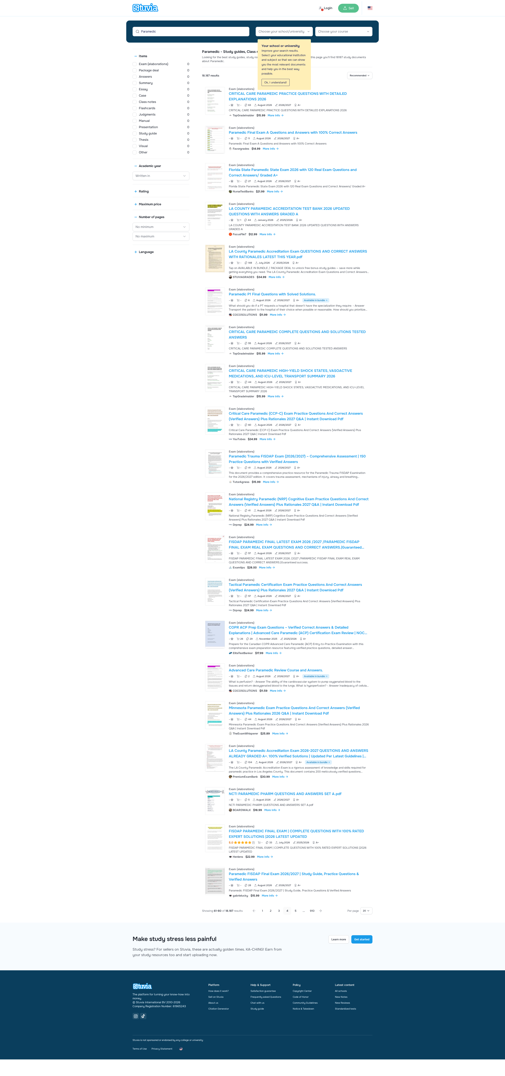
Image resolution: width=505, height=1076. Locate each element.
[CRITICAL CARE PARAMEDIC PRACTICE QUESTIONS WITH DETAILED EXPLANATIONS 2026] (215, 101)
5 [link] (295, 911)
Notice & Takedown (303, 1008)
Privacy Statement (162, 1048)
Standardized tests (345, 1008)
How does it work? (218, 991)
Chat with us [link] (257, 1002)
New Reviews (342, 1002)
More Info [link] (274, 115)
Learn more (338, 939)
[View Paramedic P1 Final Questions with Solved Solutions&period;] (287, 301)
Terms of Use (140, 1048)
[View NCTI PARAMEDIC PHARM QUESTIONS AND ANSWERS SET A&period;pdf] (287, 801)
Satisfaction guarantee (263, 991)
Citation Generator (218, 1008)
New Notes (341, 997)
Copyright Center (302, 991)
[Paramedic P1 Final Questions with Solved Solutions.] (215, 301)
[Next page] (320, 911)
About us (213, 1002)
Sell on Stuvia (216, 997)
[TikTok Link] (143, 1016)
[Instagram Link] (136, 1016)
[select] (359, 75)
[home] (145, 8)
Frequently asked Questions (266, 997)
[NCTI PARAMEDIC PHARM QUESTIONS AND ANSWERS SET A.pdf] (215, 801)
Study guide (257, 1008)
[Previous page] (254, 911)
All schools (341, 991)
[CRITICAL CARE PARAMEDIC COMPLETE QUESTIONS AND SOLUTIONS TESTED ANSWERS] (215, 339)
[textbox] (284, 31)
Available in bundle (314, 300)
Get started (361, 939)
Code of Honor (301, 997)
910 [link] (312, 911)
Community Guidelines (305, 1002)
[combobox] (284, 31)
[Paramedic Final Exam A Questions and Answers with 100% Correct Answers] (215, 140)
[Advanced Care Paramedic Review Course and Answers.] (215, 677)
